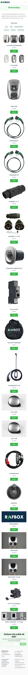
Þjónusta (4, 666)
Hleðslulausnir (5, 659)
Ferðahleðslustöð (18, 26)
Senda (23, 644)
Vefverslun (4, 661)
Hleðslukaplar (20, 29)
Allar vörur (6, 29)
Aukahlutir (13, 29)
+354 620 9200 (18, 656)
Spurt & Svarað (5, 662)
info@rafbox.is (18, 654)
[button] (25, 2)
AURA (11, 26)
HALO (6, 26)
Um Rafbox (4, 664)
